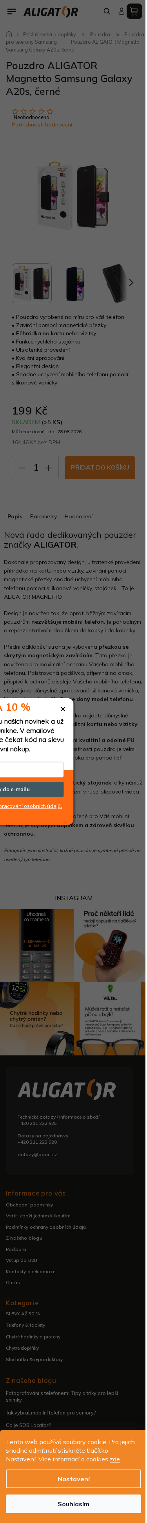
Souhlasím (73, 1504)
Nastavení (74, 1479)
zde (115, 1459)
